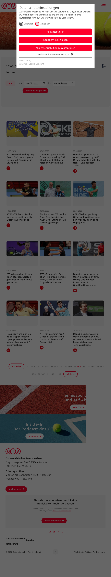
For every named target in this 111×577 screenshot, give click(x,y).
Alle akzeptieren (55, 31)
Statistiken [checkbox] (45, 23)
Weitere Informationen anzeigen (54, 54)
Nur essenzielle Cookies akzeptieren (55, 48)
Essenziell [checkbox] (28, 23)
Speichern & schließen (55, 39)
